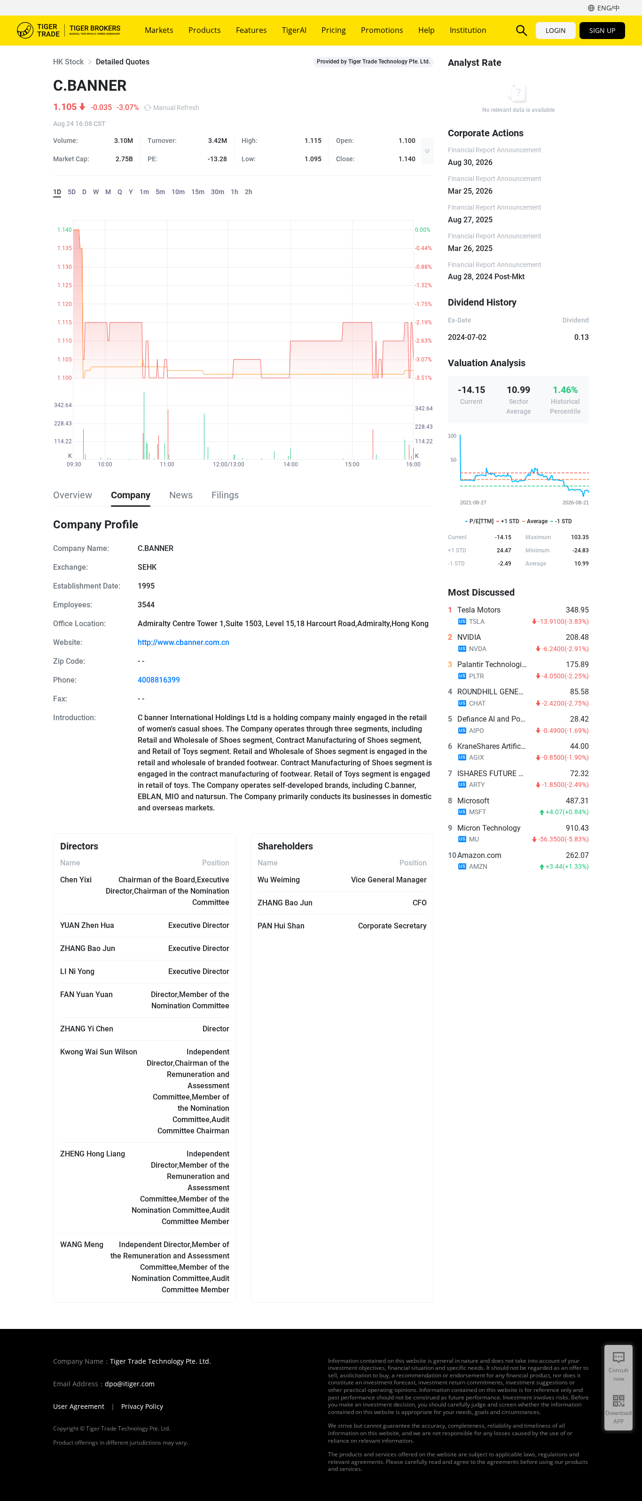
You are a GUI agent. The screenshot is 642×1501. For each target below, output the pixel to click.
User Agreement (78, 1406)
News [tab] (181, 495)
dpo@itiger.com (130, 1384)
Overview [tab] (72, 495)
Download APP (618, 1417)
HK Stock (68, 61)
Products (204, 30)
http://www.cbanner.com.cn (183, 642)
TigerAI (294, 30)
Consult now (618, 1374)
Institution (468, 30)
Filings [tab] (225, 495)
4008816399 (159, 680)
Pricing (333, 30)
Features (251, 30)
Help (426, 30)
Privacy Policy (142, 1406)
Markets (159, 30)
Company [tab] (130, 495)
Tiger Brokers (68, 30)
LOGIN (556, 30)
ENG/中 (608, 7)
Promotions (382, 30)
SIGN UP (602, 30)
